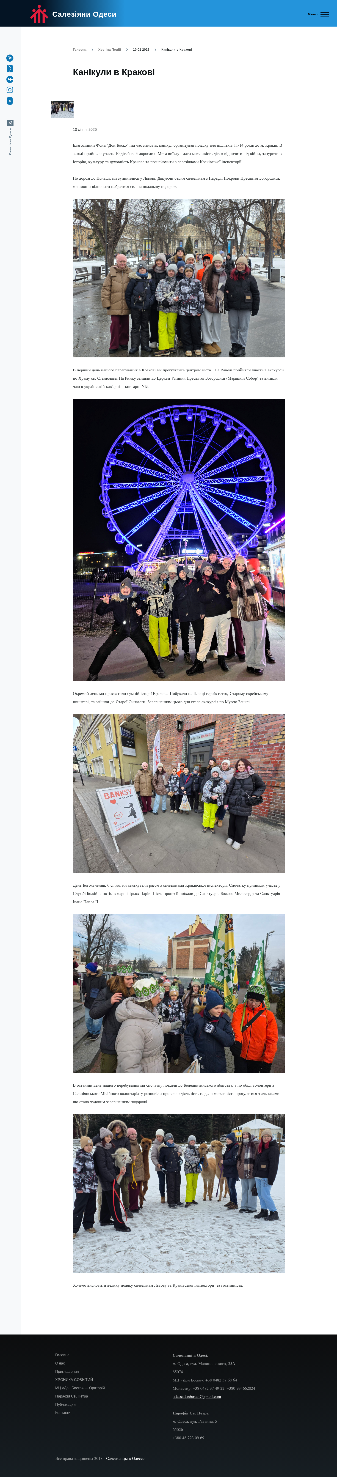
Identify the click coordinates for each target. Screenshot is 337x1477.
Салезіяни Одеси (84, 14)
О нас (60, 1363)
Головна (79, 49)
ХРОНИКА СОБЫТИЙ (74, 1380)
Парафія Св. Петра (71, 1396)
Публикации (65, 1404)
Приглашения (67, 1371)
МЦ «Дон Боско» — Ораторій (80, 1388)
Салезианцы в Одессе (125, 1458)
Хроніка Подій (109, 49)
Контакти (62, 1413)
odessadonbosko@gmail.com (197, 1396)
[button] (176, 109)
